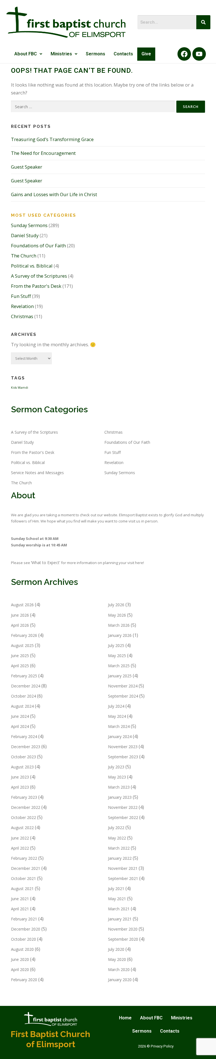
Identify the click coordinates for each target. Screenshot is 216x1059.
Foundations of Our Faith (38, 245)
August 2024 (22, 706)
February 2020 (24, 979)
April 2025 (20, 665)
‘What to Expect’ (46, 562)
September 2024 (123, 696)
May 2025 (117, 655)
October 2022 (23, 817)
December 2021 (25, 868)
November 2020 (123, 929)
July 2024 (116, 706)
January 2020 (120, 979)
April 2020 (20, 969)
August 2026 (22, 604)
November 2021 (123, 868)
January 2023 (120, 797)
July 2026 (116, 604)
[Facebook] (184, 54)
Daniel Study (25, 235)
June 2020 (20, 959)
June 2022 (20, 838)
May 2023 (117, 777)
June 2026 (20, 615)
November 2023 (123, 746)
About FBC (25, 53)
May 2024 (117, 716)
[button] (28, 54)
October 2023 (23, 756)
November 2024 (123, 686)
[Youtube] (199, 54)
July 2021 (116, 888)
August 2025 (22, 645)
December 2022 (25, 807)
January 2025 (120, 675)
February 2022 (24, 858)
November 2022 (123, 807)
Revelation (22, 306)
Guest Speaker (26, 167)
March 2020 (119, 969)
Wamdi (23, 388)
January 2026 (120, 635)
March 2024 (119, 726)
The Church (23, 255)
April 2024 (20, 726)
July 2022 (116, 827)
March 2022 (119, 848)
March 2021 (119, 908)
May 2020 (117, 959)
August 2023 (22, 767)
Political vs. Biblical (32, 266)
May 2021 (117, 898)
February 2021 (24, 919)
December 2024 (25, 686)
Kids (14, 388)
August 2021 (22, 888)
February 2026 (24, 635)
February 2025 (24, 675)
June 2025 (20, 655)
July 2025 (116, 645)
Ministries (61, 53)
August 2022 (22, 827)
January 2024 (120, 736)
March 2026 (119, 625)
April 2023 (20, 787)
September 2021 (123, 878)
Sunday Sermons (29, 225)
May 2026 (117, 615)
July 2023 (116, 767)
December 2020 (25, 929)
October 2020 (23, 939)
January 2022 (120, 858)
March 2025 (119, 665)
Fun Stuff (21, 296)
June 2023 (20, 777)
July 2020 (116, 949)
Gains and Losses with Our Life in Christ (54, 194)
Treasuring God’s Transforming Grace (52, 139)
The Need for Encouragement (43, 153)
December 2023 (25, 746)
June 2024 (20, 716)
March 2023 (119, 787)
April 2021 (20, 908)
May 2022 (117, 838)
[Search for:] (93, 106)
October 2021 (23, 878)
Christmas (22, 316)
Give (146, 53)
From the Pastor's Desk (36, 286)
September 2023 (123, 756)
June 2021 (20, 898)
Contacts (123, 53)
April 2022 (20, 848)
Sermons (95, 53)
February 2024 (24, 736)
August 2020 (22, 949)
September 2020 (123, 939)
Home (125, 1017)
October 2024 (23, 696)
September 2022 (123, 817)
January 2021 (120, 919)
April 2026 (20, 625)
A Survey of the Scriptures (39, 276)
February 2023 (24, 797)
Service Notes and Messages (37, 472)
